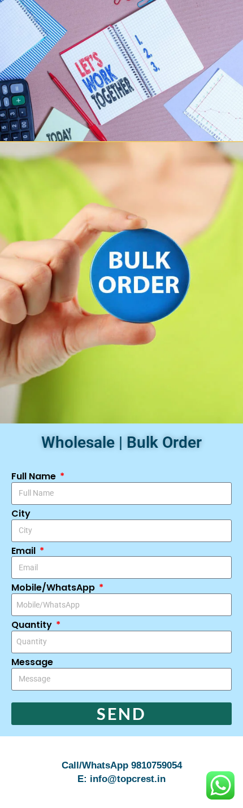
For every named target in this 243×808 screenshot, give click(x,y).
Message (32, 662)
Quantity (32, 625)
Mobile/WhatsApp (54, 588)
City (21, 514)
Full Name (34, 477)
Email (24, 551)
